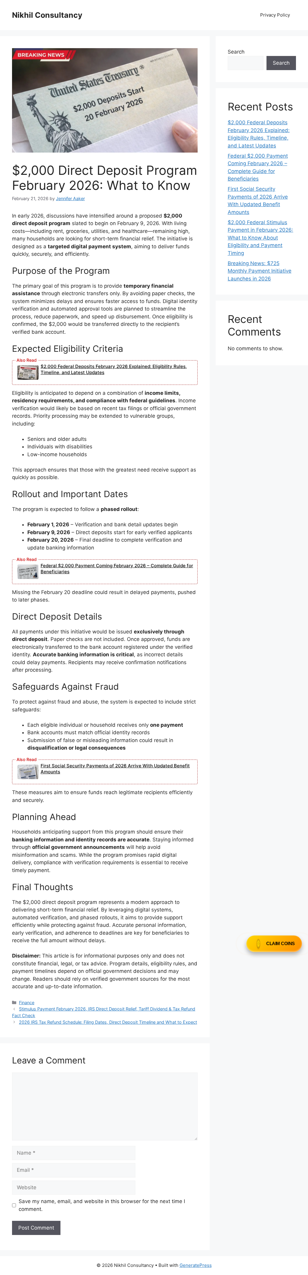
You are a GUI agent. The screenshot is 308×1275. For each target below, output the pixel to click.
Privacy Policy (275, 15)
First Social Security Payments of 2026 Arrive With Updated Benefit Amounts (115, 769)
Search (236, 52)
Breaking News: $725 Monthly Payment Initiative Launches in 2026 (259, 271)
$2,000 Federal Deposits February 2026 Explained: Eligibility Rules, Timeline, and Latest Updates (114, 369)
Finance (26, 1002)
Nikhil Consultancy (47, 15)
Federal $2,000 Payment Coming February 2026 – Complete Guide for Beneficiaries (117, 568)
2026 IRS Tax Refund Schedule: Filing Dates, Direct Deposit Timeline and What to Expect (108, 1022)
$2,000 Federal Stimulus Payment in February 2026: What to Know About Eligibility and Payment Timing (260, 237)
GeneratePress (196, 1265)
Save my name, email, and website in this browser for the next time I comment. (102, 1205)
